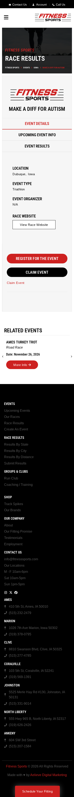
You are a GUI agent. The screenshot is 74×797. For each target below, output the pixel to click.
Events (26, 67)
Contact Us (13, 552)
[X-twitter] (10, 592)
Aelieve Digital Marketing (48, 775)
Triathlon (19, 189)
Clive (8, 642)
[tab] (37, 123)
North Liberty (15, 712)
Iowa (36, 67)
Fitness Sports (12, 67)
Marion (9, 621)
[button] (34, 224)
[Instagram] (5, 592)
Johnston (12, 685)
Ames (8, 600)
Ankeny (9, 733)
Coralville (12, 664)
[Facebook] (15, 592)
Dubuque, (19, 174)
